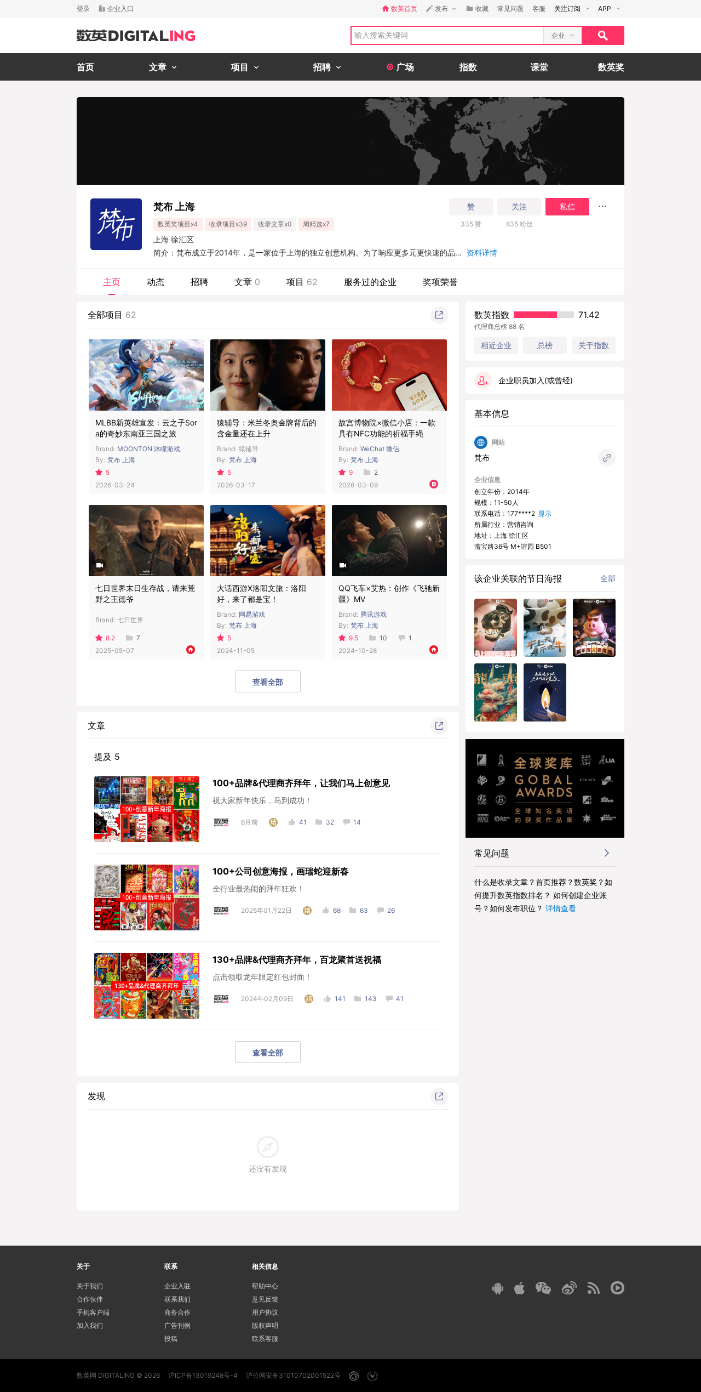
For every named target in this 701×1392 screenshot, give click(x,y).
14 (357, 822)
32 (330, 822)
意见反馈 (265, 1299)
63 (364, 910)
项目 (302, 281)
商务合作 (177, 1312)
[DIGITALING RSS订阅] (594, 1288)
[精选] (273, 822)
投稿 (170, 1338)
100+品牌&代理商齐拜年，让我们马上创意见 (301, 782)
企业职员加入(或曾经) (535, 380)
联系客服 (265, 1338)
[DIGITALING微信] (543, 1288)
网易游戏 (252, 614)
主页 (111, 281)
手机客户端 (93, 1312)
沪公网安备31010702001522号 (293, 1375)
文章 (247, 281)
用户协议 (265, 1312)
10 (383, 638)
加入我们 (90, 1325)
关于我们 (90, 1286)
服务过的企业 (370, 281)
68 (337, 910)
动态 (155, 281)
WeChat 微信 (379, 449)
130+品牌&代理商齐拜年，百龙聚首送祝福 (296, 959)
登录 (83, 8)
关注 (519, 206)
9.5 (353, 638)
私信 (567, 206)
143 (371, 999)
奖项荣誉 (440, 281)
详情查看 (560, 908)
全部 (608, 578)
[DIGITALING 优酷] (617, 1287)
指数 (468, 66)
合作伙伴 (90, 1299)
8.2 (110, 638)
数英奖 (611, 66)
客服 (538, 8)
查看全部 (267, 681)
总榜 (545, 345)
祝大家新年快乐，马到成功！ (262, 800)
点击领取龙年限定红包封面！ (262, 976)
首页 (85, 66)
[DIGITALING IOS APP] (519, 1287)
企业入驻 (177, 1286)
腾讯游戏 (373, 614)
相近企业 (496, 345)
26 (391, 910)
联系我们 (177, 1299)
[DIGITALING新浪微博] (569, 1287)
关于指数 (593, 345)
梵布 (482, 457)
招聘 (199, 281)
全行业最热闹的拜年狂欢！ (258, 888)
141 (340, 999)
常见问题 (510, 8)
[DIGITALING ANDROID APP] (497, 1288)
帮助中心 (265, 1286)
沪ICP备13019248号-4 (203, 1375)
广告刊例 (177, 1325)
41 (303, 822)
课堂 (539, 66)
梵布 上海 (121, 460)
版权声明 (265, 1325)
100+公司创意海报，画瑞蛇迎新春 (280, 871)
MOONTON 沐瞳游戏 (148, 449)
